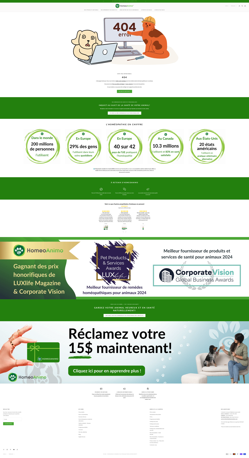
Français (233, 5)
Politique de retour (154, 421)
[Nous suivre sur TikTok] (17, 449)
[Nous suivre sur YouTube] (14, 449)
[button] (123, 232)
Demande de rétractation (155, 414)
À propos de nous (146, 9)
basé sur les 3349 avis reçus (124, 207)
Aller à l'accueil (124, 91)
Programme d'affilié (83, 427)
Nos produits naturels (91, 9)
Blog (80, 434)
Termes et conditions (154, 426)
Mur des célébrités (83, 432)
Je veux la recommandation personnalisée (124, 113)
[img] (124, 206)
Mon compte (152, 412)
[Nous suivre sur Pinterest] (10, 449)
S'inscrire (8, 423)
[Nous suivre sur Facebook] (3, 449)
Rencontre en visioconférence (129, 9)
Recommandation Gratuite (109, 9)
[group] (124, 352)
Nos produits (81, 412)
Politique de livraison (154, 423)
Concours (81, 429)
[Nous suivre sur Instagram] (7, 449)
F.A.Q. (151, 416)
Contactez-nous (160, 9)
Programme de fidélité (155, 419)
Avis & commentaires (83, 414)
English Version (82, 436)
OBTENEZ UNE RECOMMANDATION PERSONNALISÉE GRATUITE (124, 315)
